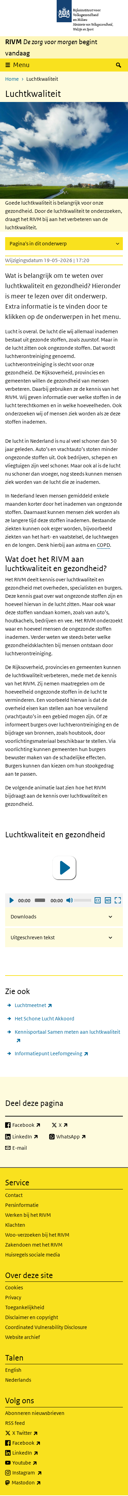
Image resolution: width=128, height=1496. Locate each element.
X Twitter (40, 1432)
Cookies (14, 1287)
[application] (64, 867)
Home (12, 79)
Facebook (41, 1442)
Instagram (42, 1472)
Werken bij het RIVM (28, 1215)
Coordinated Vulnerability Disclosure (46, 1327)
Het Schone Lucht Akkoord (44, 1018)
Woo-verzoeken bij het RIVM (37, 1234)
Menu (21, 65)
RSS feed (15, 1423)
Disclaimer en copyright (31, 1317)
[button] (64, 867)
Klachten (15, 1225)
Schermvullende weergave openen (117, 900)
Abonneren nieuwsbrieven (35, 1413)
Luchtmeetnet (33, 1005)
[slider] (83, 899)
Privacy (13, 1297)
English (13, 1370)
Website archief (22, 1337)
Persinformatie (22, 1205)
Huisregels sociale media (32, 1254)
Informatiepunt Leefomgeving (51, 1053)
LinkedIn (40, 1452)
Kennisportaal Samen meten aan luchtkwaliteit (67, 1036)
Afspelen (11, 900)
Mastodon (41, 1482)
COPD (103, 545)
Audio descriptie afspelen (107, 900)
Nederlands (18, 1380)
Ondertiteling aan (97, 900)
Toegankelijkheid (24, 1307)
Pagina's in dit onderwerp (38, 243)
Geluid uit (69, 900)
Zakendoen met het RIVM (33, 1244)
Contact (14, 1195)
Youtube (39, 1462)
